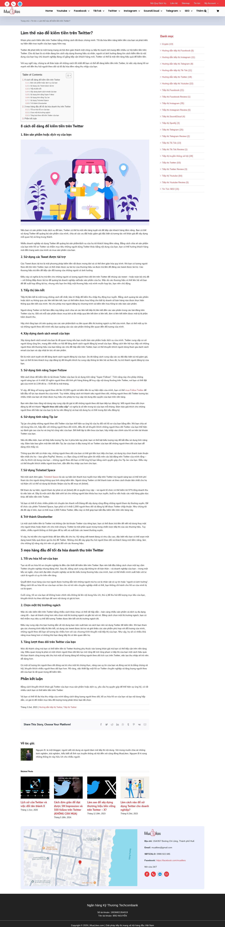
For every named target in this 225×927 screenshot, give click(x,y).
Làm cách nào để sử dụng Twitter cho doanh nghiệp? (135, 805)
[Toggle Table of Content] (67, 75)
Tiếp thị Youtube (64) (172, 176)
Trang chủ (25, 21)
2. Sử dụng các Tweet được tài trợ (41, 86)
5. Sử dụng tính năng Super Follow (41, 94)
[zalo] (160, 874)
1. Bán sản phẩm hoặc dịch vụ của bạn (42, 83)
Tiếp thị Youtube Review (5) (175, 182)
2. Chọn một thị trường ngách (39, 112)
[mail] (166, 874)
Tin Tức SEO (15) (170, 189)
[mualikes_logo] (152, 830)
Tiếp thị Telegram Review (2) (176, 136)
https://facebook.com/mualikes (171, 860)
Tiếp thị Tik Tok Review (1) (175, 149)
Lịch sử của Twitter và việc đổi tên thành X (34, 804)
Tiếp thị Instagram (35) (173, 103)
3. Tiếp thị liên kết (34, 89)
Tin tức (34, 21)
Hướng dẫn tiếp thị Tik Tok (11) (177, 70)
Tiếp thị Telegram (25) (172, 129)
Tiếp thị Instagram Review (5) (176, 110)
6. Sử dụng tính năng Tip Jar (39, 97)
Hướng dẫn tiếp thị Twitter (50, 707)
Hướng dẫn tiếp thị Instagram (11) (178, 57)
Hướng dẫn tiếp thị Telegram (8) (177, 64)
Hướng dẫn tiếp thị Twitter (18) (177, 77)
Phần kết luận (30, 119)
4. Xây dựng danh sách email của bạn (42, 92)
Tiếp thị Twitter (69, 707)
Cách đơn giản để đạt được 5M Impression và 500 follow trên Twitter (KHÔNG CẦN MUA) (68, 807)
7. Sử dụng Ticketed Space (38, 100)
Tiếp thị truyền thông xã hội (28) (177, 156)
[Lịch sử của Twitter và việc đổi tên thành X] (35, 778)
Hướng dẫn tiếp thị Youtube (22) (177, 83)
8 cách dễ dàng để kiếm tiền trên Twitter (42, 80)
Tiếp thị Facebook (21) (173, 90)
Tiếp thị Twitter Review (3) (174, 169)
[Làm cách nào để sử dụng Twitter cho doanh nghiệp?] (135, 778)
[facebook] (146, 874)
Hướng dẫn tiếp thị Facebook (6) (178, 50)
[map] (80, 830)
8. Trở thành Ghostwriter (37, 103)
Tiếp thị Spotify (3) (171, 123)
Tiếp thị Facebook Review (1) (176, 96)
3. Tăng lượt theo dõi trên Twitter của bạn (43, 115)
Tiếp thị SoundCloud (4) (173, 116)
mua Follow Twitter (134, 390)
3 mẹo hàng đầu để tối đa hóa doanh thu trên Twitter (47, 107)
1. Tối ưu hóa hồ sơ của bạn (38, 109)
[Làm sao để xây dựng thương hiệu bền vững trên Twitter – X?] (101, 778)
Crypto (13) (167, 44)
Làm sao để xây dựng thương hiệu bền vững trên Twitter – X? (101, 805)
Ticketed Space (51, 477)
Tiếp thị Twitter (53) (171, 162)
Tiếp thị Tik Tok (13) (171, 143)
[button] (206, 11)
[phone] (153, 874)
